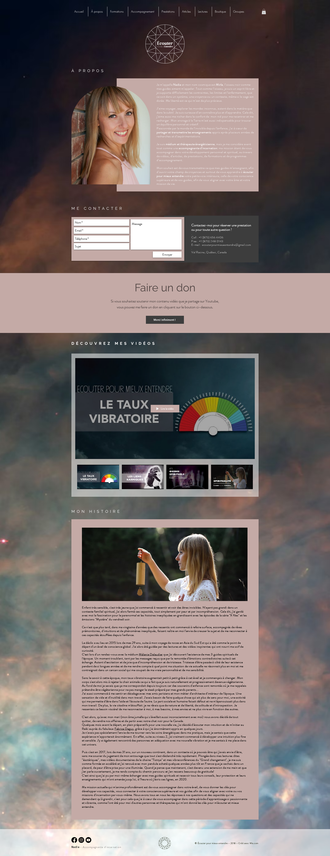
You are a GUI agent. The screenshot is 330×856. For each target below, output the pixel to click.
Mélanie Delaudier (151, 654)
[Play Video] (98, 477)
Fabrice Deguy (124, 729)
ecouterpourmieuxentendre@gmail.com (226, 245)
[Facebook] (74, 840)
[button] (117, 11)
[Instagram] (81, 840)
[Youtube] (88, 840)
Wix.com (254, 843)
